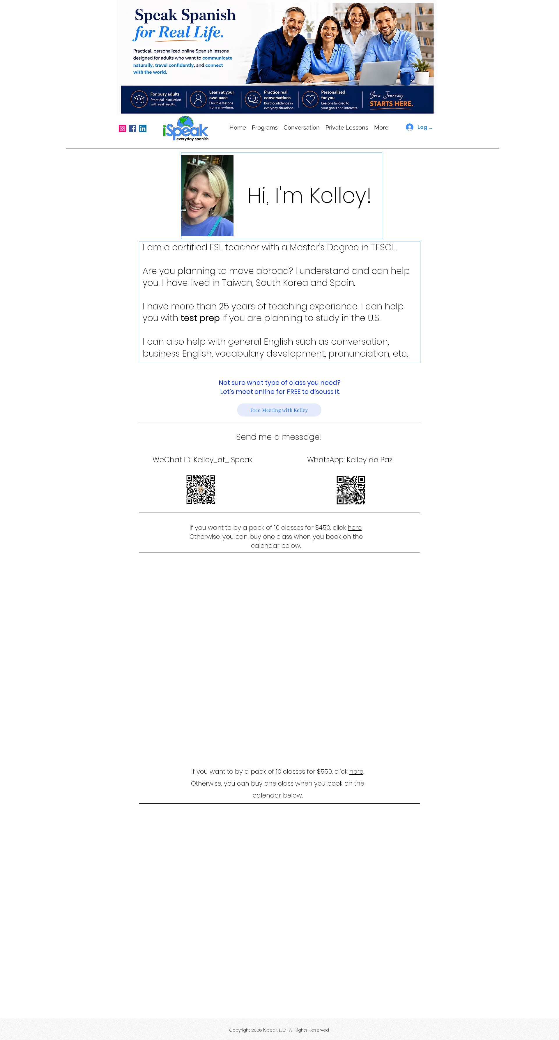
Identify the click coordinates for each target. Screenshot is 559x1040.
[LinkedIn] (142, 128)
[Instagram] (122, 128)
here (355, 527)
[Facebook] (132, 128)
